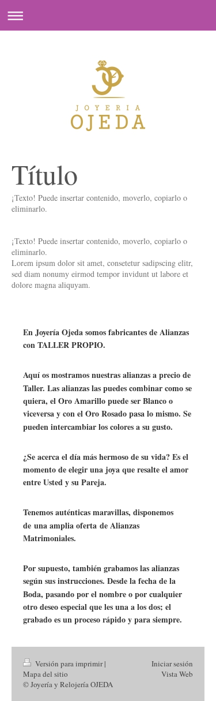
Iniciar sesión (172, 663)
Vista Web (177, 674)
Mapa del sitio (45, 674)
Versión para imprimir (68, 663)
